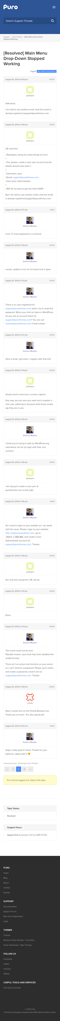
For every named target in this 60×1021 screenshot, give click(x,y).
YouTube (7, 969)
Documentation (10, 906)
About (6, 883)
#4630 (52, 125)
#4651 (52, 726)
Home (6, 873)
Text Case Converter (12, 988)
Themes (6, 935)
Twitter (6, 964)
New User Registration (13, 916)
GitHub (6, 974)
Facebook (7, 959)
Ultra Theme (17, 37)
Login (5, 921)
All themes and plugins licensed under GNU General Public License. (30, 1012)
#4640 (52, 462)
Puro (33, 1009)
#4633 (52, 281)
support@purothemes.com (26, 177)
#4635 (52, 335)
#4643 (52, 556)
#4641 (52, 501)
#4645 (52, 626)
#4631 (52, 210)
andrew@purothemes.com (18, 323)
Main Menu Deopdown (47, 71)
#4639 (52, 419)
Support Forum (9, 911)
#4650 (52, 687)
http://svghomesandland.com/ (19, 533)
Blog (5, 878)
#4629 (52, 79)
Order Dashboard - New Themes (17, 945)
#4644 (52, 591)
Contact (6, 888)
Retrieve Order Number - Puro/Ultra (18, 940)
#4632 (52, 245)
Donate (6, 892)
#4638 (52, 370)
